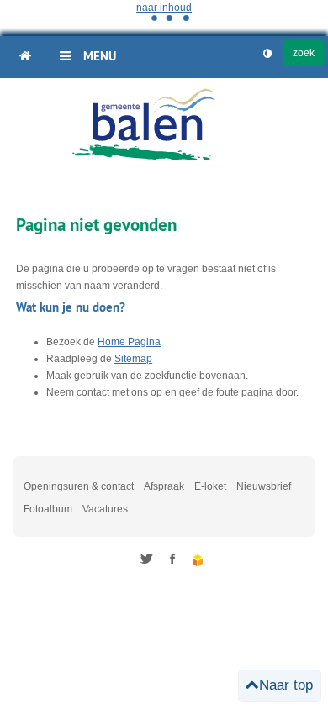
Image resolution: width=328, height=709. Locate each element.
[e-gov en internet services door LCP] (199, 560)
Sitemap (133, 359)
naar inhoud (164, 7)
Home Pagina (129, 342)
